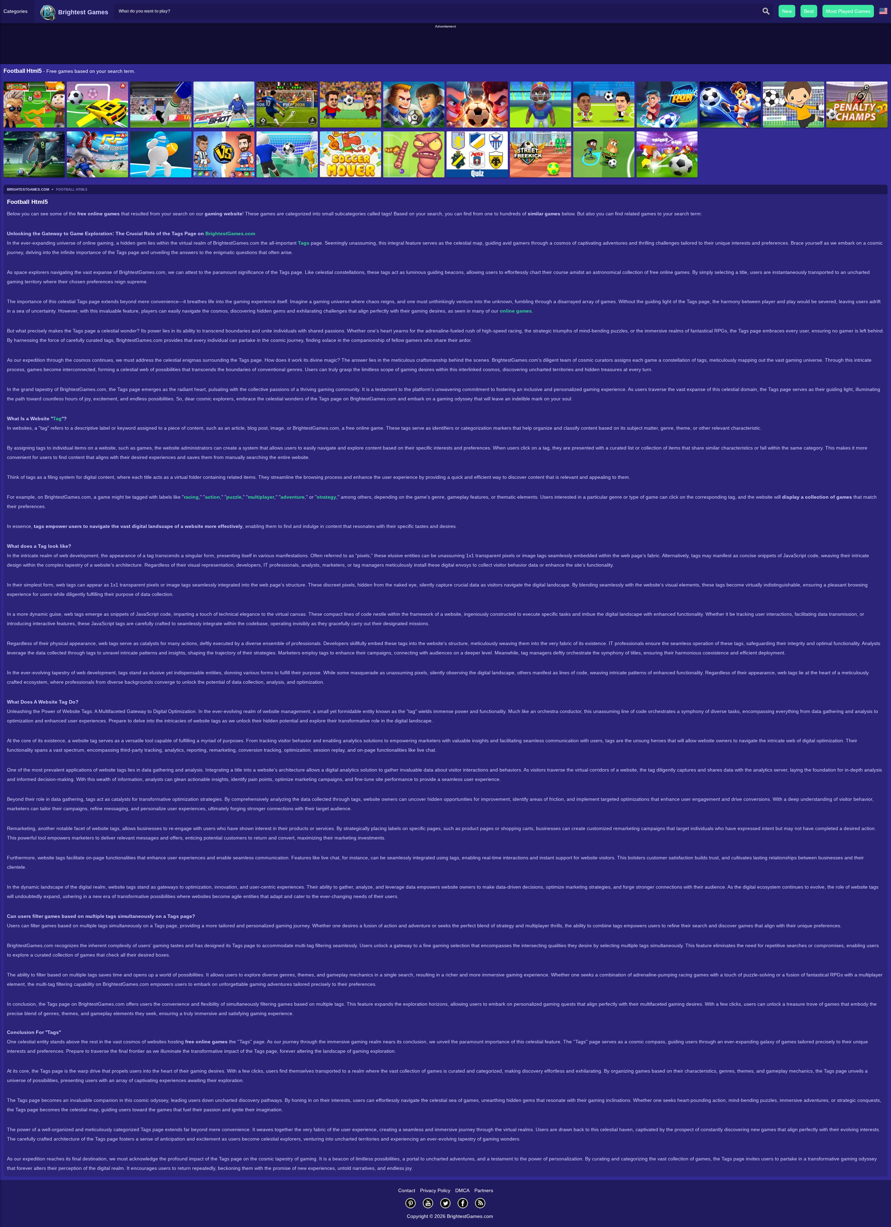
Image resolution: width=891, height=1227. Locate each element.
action (212, 497)
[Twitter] (445, 1203)
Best (809, 11)
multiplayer (261, 497)
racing (191, 497)
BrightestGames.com (230, 233)
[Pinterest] (410, 1203)
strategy (326, 497)
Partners (483, 1190)
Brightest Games (82, 12)
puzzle (234, 497)
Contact (406, 1190)
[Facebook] (463, 1203)
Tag (57, 418)
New (787, 11)
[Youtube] (428, 1203)
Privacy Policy (435, 1190)
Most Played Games (848, 11)
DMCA (462, 1190)
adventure (293, 497)
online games (516, 311)
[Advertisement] (445, 45)
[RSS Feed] (480, 1203)
